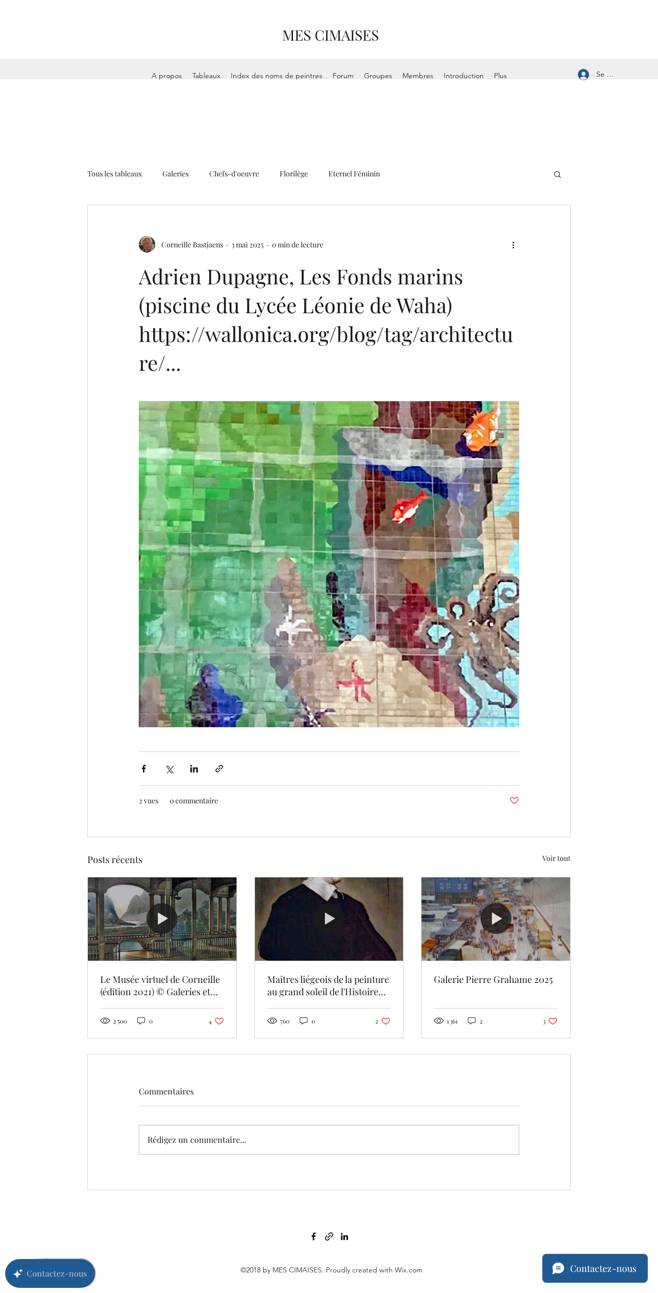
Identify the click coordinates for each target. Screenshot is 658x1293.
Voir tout (556, 858)
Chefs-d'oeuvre (234, 173)
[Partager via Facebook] (144, 769)
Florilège (294, 173)
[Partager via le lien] (219, 769)
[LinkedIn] (344, 1236)
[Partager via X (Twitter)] (169, 769)
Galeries (175, 173)
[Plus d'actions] (513, 244)
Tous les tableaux (114, 173)
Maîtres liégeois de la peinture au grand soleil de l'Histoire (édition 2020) (328, 985)
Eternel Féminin (354, 173)
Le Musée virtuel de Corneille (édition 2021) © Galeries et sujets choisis (160, 985)
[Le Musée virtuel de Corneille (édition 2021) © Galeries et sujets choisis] (162, 919)
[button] (557, 174)
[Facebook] (313, 1236)
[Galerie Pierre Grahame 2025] (496, 919)
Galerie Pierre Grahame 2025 (493, 979)
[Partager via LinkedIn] (194, 769)
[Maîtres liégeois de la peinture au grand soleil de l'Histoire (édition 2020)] (329, 919)
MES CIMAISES (330, 34)
